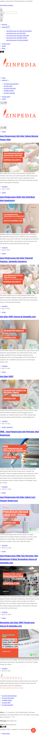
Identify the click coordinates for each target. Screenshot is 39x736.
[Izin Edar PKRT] (19, 394)
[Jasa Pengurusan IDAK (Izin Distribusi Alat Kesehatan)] (19, 218)
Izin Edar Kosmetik (9, 93)
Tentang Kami (6, 97)
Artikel (4, 99)
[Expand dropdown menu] (8, 80)
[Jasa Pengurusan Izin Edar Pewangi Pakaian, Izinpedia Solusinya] (19, 279)
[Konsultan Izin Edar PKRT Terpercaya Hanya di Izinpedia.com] (19, 644)
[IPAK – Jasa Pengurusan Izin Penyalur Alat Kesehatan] (19, 453)
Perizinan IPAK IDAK (10, 88)
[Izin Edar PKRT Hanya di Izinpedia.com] (19, 334)
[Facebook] (5, 727)
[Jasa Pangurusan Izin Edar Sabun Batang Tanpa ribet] (19, 157)
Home (3, 78)
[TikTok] (3, 727)
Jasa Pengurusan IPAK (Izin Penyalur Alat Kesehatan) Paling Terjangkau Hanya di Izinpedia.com (19, 559)
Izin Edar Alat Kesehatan (11, 84)
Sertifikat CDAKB (9, 90)
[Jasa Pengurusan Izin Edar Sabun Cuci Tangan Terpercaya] (19, 518)
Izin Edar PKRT (8, 86)
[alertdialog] (19, 4)
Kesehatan (9, 427)
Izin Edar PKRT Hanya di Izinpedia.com (18, 316)
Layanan (4, 80)
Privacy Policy (6, 733)
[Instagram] (1, 727)
